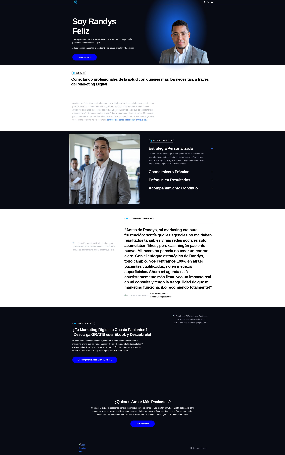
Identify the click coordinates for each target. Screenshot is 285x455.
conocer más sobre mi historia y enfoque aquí (127, 120)
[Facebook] (204, 2)
